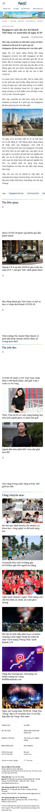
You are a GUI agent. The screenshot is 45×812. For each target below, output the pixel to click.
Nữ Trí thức (25, 8)
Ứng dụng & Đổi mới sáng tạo (31, 732)
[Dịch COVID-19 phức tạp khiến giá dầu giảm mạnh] (22, 218)
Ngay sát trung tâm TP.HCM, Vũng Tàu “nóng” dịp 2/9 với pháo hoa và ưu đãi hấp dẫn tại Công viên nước (22, 714)
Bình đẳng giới (7, 746)
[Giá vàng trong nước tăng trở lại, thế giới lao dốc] (22, 469)
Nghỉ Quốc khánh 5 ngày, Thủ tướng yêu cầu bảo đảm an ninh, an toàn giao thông (22, 600)
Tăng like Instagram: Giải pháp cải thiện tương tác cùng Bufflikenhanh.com (19, 677)
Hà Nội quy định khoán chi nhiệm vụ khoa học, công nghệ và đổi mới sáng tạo (20, 528)
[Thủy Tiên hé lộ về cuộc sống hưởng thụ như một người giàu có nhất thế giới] (22, 400)
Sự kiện (16, 8)
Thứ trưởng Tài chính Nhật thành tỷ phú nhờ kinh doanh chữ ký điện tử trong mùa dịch (20, 339)
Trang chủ (6, 8)
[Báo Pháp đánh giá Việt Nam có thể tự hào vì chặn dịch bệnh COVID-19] (22, 286)
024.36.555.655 (7, 754)
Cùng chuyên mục (13, 495)
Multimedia (28, 746)
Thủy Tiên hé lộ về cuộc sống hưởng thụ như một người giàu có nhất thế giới (22, 416)
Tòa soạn (29, 760)
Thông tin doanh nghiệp (10, 760)
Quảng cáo (27, 754)
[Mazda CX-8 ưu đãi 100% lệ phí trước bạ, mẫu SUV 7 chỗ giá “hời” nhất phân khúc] (22, 252)
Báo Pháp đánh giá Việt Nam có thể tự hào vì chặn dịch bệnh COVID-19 (21, 303)
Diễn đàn (21, 21)
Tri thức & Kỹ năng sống (31, 739)
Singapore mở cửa (16, 193)
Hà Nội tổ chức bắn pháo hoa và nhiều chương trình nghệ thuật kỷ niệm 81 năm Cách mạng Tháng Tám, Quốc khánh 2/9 (21, 638)
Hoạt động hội (30, 21)
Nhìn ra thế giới (8, 738)
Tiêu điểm (13, 21)
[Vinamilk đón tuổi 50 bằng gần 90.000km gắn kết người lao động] (22, 548)
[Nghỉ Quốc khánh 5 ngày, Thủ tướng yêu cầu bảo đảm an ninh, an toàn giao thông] (22, 582)
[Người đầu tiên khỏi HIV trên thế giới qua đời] (22, 434)
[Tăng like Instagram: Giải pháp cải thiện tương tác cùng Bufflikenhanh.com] (22, 659)
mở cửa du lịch (33, 193)
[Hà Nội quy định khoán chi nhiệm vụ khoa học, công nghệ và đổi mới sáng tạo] (22, 510)
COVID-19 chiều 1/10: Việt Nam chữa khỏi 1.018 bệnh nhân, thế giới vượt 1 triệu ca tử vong (21, 381)
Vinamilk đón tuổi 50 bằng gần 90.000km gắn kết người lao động (19, 564)
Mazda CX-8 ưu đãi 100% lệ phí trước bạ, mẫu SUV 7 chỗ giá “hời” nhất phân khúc (22, 268)
